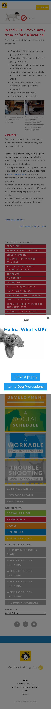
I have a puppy (25, 377)
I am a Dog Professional (26, 387)
